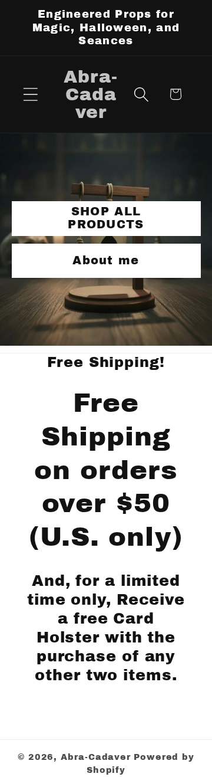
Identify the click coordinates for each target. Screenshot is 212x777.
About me (105, 260)
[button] (30, 94)
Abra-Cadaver (96, 757)
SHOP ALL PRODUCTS (106, 218)
